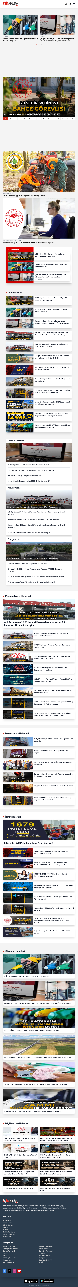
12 (58, 118)
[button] (73, 23)
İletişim (5, 1227)
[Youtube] (19, 1271)
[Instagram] (14, 1271)
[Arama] (69, 3)
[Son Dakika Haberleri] (66, 4)
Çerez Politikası (9, 1234)
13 (63, 118)
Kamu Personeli (9, 1246)
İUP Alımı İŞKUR (44, 1255)
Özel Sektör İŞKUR (46, 1260)
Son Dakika (7, 1220)
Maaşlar (42, 1258)
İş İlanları (42, 1253)
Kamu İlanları (7, 1223)
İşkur (5, 1255)
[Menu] (74, 3)
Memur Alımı (7, 1260)
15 (72, 118)
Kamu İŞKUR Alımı (9, 1258)
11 (53, 118)
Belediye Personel (46, 1246)
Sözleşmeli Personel (10, 1249)
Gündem (6, 1253)
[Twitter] (9, 1271)
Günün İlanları (8, 1225)
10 (48, 118)
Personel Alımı (8, 1262)
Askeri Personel (45, 1249)
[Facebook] (4, 1271)
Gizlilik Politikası (9, 1232)
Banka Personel (9, 1251)
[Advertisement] (19, 60)
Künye (5, 1230)
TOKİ (41, 1262)
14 (67, 118)
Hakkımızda (7, 1236)
